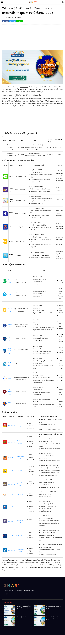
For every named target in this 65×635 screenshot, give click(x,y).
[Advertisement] (32, 38)
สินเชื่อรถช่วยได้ (20, 536)
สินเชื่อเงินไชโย (20, 471)
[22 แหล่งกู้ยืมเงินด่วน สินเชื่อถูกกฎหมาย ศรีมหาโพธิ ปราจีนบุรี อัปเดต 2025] (39, 621)
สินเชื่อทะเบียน (20, 507)
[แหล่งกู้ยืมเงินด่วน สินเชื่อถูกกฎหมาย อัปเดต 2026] (9, 610)
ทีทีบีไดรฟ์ (20, 495)
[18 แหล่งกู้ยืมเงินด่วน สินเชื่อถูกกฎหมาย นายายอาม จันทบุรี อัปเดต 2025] (39, 610)
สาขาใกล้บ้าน (11, 425)
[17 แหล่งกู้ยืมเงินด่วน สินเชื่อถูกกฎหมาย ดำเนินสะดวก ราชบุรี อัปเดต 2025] (9, 621)
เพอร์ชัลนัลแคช (10, 392)
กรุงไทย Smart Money (10, 294)
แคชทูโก (10, 378)
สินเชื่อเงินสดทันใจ (9, 351)
